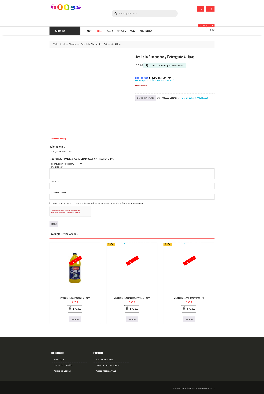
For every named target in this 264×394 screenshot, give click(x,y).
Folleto (109, 30)
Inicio (89, 30)
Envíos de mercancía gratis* (108, 365)
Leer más (75, 319)
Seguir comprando (145, 98)
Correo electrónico (59, 192)
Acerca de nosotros (104, 359)
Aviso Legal (59, 359)
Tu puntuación (57, 163)
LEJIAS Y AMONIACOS (198, 98)
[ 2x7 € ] (184, 98)
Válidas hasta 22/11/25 (106, 371)
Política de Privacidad (63, 365)
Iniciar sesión (146, 30)
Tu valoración (57, 167)
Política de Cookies (62, 371)
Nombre (54, 181)
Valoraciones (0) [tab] (58, 138)
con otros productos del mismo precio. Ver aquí (154, 80)
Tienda (99, 30)
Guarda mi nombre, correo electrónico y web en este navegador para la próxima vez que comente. (98, 203)
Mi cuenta (121, 30)
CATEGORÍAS (60, 30)
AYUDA (132, 30)
